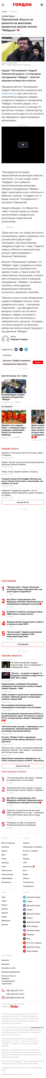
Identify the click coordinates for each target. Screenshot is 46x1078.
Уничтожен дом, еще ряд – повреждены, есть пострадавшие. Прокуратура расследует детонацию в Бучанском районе (22, 728)
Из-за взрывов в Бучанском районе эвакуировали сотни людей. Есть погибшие (22, 706)
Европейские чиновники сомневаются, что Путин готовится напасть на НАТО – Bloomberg (23, 759)
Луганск (5, 924)
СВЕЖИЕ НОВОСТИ (12, 656)
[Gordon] (22, 5)
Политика (13, 11)
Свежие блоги (10, 449)
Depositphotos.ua (37, 1027)
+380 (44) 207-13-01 (14, 990)
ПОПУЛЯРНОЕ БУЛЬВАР (14, 772)
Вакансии (5, 960)
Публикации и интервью (32, 847)
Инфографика (7, 878)
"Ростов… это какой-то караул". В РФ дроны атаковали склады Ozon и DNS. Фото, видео (27, 675)
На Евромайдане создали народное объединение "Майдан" (13, 397)
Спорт (4, 859)
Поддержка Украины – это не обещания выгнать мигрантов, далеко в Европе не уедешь (22, 492)
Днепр (4, 917)
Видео (25, 874)
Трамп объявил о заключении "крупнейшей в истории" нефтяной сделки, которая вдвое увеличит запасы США (22, 696)
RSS (28, 939)
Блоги (25, 855)
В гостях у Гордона (30, 851)
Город (4, 892)
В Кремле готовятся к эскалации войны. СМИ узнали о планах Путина (25, 613)
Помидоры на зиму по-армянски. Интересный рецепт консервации (21, 824)
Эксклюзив (27, 866)
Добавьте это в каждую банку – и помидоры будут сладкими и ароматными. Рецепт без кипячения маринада (14, 430)
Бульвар (7, 406)
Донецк (5, 909)
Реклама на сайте (9, 968)
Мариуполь (6, 921)
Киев (3, 897)
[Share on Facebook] (16, 349)
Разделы (26, 838)
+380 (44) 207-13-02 (15, 994)
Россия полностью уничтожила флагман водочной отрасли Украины (23, 463)
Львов (4, 901)
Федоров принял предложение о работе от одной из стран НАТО (25, 623)
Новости (5, 838)
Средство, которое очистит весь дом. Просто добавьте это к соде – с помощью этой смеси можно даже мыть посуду (25, 812)
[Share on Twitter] (21, 349)
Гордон (4, 11)
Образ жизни (7, 870)
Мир (3, 855)
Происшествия (7, 874)
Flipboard (30, 934)
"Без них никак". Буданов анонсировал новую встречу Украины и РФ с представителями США (24, 634)
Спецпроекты (28, 886)
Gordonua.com (9, 93)
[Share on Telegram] (26, 349)
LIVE (24, 863)
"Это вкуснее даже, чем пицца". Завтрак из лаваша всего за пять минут (25, 779)
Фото (25, 870)
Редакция (5, 964)
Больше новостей (23, 766)
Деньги (4, 851)
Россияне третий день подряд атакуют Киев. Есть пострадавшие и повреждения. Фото (27, 664)
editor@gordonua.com (14, 997)
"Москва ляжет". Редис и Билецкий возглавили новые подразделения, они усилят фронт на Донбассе (24, 589)
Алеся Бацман (32, 926)
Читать (38, 362)
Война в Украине (8, 843)
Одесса (4, 905)
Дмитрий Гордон (33, 897)
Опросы (26, 878)
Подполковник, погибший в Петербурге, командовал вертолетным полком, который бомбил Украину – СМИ (22, 686)
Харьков (5, 913)
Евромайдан (7, 355)
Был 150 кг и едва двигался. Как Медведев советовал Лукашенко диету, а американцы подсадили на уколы (25, 601)
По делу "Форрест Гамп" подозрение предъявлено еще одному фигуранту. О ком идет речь (22, 739)
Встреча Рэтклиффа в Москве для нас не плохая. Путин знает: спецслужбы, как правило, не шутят (22, 481)
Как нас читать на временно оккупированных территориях (9, 979)
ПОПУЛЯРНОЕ (9, 581)
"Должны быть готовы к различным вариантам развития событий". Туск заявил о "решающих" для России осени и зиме (22, 750)
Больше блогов (23, 502)
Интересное (6, 882)
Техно (4, 866)
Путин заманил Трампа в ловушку (20, 472)
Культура (5, 863)
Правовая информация (11, 972)
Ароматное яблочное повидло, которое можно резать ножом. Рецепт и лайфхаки (25, 789)
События (18, 402)
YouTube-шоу (28, 882)
